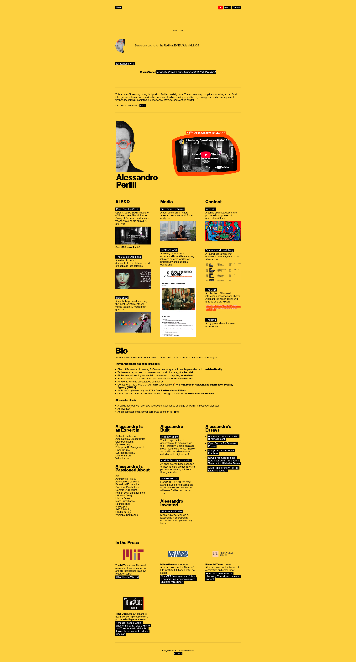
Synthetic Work (169, 250)
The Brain (211, 290)
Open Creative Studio (127, 209)
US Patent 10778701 (172, 511)
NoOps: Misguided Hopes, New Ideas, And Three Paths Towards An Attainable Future (224, 461)
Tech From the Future (172, 209)
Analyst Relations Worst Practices (221, 452)
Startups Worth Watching (219, 250)
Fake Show (122, 298)
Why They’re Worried (127, 577)
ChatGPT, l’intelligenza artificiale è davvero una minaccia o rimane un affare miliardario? (178, 579)
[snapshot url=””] (125, 63)
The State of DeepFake (128, 257)
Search (227, 7)
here (142, 105)
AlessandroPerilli (137, 181)
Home (118, 7)
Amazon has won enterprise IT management (223, 437)
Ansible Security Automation (176, 460)
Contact (236, 7)
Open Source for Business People (222, 444)
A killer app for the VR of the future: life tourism (223, 469)
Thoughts (211, 320)
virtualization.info (169, 478)
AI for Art (211, 209)
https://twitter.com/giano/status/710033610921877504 (186, 72)
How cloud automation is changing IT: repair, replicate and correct (223, 576)
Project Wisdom (169, 437)
